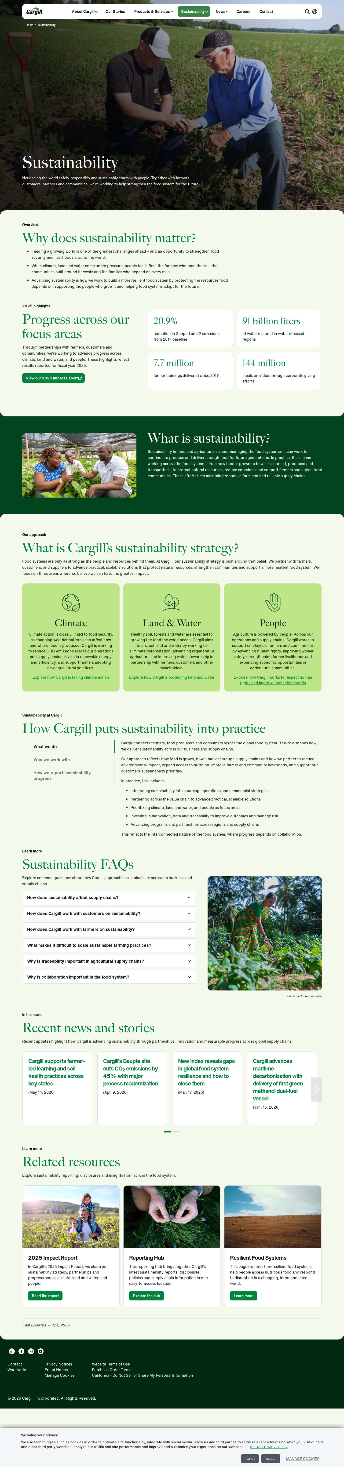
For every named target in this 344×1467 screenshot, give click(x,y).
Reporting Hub (146, 1257)
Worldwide (16, 1369)
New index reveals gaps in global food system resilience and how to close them (206, 1072)
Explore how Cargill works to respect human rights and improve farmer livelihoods (273, 680)
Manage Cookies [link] (59, 1375)
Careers (243, 11)
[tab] (71, 746)
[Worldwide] (314, 12)
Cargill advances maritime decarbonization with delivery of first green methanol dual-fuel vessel (278, 1080)
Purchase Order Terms (111, 1369)
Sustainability (193, 11)
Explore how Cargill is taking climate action (71, 677)
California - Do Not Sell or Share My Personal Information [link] (142, 1375)
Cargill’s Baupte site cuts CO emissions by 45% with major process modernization (130, 1072)
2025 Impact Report (52, 1257)
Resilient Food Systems (258, 1257)
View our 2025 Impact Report (52, 378)
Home (29, 25)
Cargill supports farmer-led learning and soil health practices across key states (56, 1072)
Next (317, 1089)
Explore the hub (146, 1296)
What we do (45, 746)
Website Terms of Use (111, 1364)
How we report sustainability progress (62, 775)
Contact (266, 11)
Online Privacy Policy (269, 1447)
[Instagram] (31, 1351)
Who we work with (51, 760)
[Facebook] (21, 1351)
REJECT (271, 1459)
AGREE (250, 1459)
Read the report (45, 1296)
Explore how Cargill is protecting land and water (171, 677)
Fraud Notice (56, 1369)
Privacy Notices (58, 1364)
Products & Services (152, 11)
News (220, 11)
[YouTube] (41, 1351)
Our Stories (115, 11)
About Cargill (83, 11)
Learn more (243, 1296)
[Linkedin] (12, 1351)
